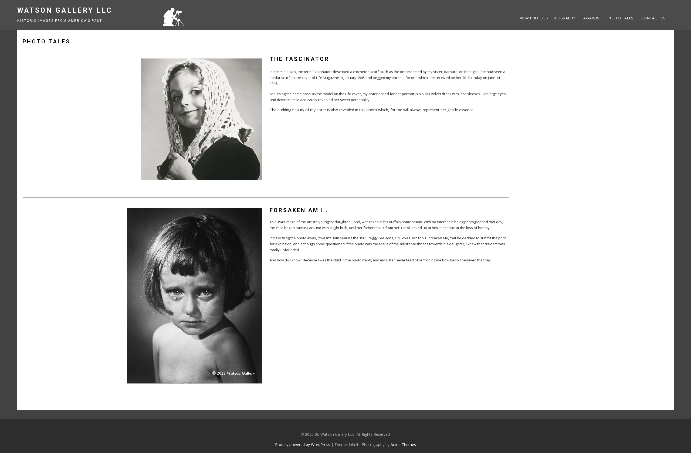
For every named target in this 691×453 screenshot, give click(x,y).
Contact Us (653, 17)
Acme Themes (403, 444)
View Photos (533, 17)
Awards (591, 17)
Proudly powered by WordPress (302, 444)
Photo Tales (620, 17)
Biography (564, 17)
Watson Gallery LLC (64, 10)
